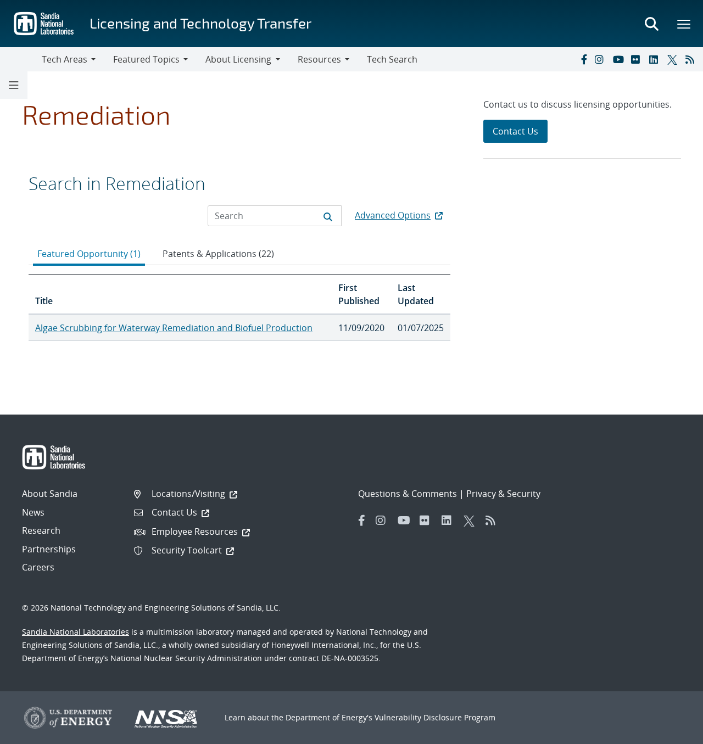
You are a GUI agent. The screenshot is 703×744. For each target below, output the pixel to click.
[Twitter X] (673, 59)
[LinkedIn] (655, 59)
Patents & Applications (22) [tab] (218, 254)
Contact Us (515, 131)
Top (670, 731)
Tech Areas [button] (64, 59)
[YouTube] (619, 59)
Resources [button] (319, 59)
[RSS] (692, 59)
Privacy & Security (503, 494)
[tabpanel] (239, 307)
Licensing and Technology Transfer (200, 22)
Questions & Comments (407, 494)
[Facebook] (583, 59)
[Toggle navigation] (21, 59)
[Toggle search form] (651, 24)
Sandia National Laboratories (75, 631)
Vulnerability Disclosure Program (435, 717)
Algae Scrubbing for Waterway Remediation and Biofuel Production (174, 328)
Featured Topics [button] (146, 59)
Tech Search (392, 59)
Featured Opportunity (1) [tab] (89, 254)
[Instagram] (601, 59)
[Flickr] (637, 59)
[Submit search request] (328, 215)
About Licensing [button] (238, 59)
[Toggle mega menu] (684, 24)
